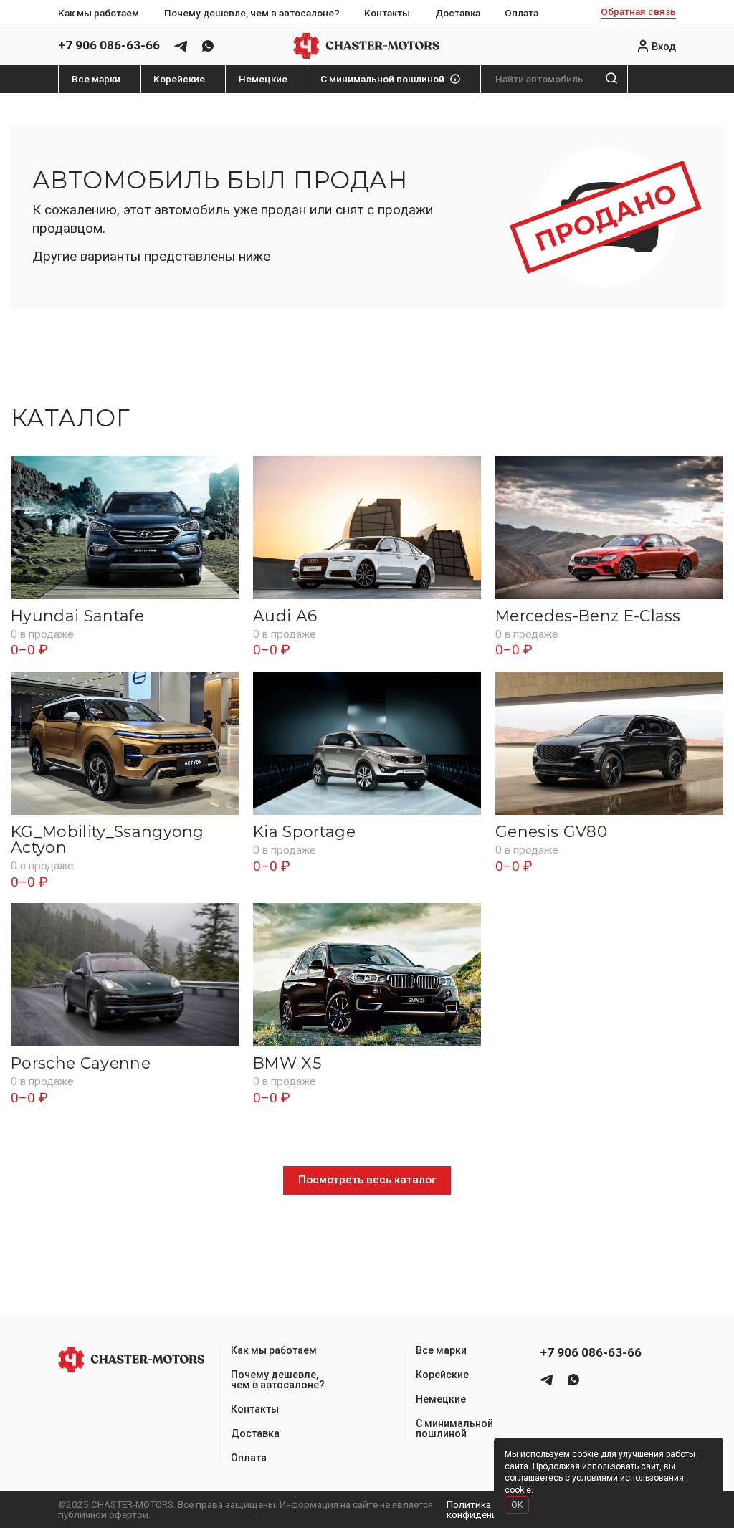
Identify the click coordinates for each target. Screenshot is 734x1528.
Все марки (96, 79)
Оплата (521, 13)
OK (517, 1505)
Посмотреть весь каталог (367, 1179)
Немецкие (263, 79)
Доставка (457, 13)
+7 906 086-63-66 (109, 45)
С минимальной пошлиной (382, 79)
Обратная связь (638, 12)
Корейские (179, 79)
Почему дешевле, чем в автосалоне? (252, 13)
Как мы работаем (98, 13)
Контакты (387, 13)
